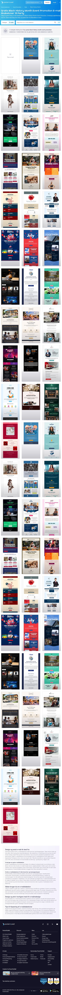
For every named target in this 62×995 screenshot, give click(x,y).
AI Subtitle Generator (22, 955)
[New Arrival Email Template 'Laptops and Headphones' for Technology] (10, 286)
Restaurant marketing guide (49, 942)
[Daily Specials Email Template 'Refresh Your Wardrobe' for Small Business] (10, 94)
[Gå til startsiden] (6, 2)
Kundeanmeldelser (7, 946)
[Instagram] (47, 924)
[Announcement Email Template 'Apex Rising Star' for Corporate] (31, 286)
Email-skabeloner (5, 7)
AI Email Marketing (7, 958)
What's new (5, 936)
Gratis (33, 934)
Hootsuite (42, 958)
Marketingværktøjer (22, 942)
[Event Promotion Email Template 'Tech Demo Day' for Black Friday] (10, 132)
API (48, 962)
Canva (32, 955)
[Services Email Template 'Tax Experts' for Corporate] (51, 363)
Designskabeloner (21, 934)
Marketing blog (46, 940)
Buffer (41, 956)
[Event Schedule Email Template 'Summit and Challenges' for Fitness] (51, 171)
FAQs (49, 960)
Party (26, 7)
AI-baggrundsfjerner (22, 958)
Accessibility (51, 958)
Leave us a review (7, 942)
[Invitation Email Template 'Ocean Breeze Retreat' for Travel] (51, 325)
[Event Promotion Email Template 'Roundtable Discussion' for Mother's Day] (51, 132)
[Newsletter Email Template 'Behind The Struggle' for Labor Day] (31, 94)
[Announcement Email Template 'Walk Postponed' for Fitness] (31, 55)
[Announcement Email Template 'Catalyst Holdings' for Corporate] (51, 94)
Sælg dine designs (7, 944)
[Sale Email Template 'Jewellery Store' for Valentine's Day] (10, 440)
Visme (41, 955)
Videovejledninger (46, 934)
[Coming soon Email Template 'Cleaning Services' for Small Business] (10, 402)
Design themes (20, 940)
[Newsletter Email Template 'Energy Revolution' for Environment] (51, 248)
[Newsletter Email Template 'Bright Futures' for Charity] (31, 132)
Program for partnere (8, 940)
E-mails (11, 22)
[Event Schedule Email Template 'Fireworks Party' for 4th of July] (31, 248)
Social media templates (22, 938)
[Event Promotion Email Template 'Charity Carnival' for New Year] (51, 286)
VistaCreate (34, 956)
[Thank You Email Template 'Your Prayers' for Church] (31, 402)
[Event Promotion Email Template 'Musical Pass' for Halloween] (10, 363)
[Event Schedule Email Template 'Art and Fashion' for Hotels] (51, 402)
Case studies (6, 938)
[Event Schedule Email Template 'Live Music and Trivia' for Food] (10, 209)
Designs (4, 22)
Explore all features (21, 944)
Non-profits (35, 944)
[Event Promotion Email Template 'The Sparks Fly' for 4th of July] (10, 248)
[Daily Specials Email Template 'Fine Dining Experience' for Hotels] (31, 325)
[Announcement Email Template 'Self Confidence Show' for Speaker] (31, 363)
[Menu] (59, 2)
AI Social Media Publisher (9, 956)
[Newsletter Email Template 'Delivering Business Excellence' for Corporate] (51, 209)
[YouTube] (57, 924)
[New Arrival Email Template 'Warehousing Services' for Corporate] (10, 171)
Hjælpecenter (51, 956)
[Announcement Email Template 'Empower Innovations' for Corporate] (51, 55)
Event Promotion (17, 7)
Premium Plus (35, 938)
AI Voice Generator (22, 956)
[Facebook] (43, 924)
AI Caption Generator (22, 962)
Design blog (45, 938)
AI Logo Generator (22, 960)
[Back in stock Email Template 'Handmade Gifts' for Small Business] (31, 171)
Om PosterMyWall (7, 934)
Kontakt (50, 955)
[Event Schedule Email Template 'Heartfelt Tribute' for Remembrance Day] (31, 209)
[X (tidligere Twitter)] (52, 924)
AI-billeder (5, 962)
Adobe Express (34, 958)
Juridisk (50, 964)
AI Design (5, 955)
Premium (34, 936)
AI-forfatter (5, 960)
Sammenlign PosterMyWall (37, 951)
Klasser (44, 936)
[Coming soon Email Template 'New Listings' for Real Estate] (10, 325)
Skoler (33, 942)
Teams (33, 940)
